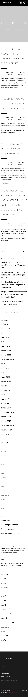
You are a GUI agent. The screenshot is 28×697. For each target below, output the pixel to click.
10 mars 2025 (9, 117)
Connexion (5, 520)
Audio (2, 446)
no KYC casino (4, 477)
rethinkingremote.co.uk (6, 490)
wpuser (20, 74)
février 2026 (6, 351)
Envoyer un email (5, 673)
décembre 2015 (7, 425)
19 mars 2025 (9, 72)
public (2, 486)
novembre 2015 (7, 430)
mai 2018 (5, 386)
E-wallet (3, 455)
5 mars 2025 (9, 223)
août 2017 (5, 395)
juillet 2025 (5, 368)
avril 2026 (5, 342)
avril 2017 (5, 403)
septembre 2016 (7, 412)
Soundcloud (18, 565)
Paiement (22, 563)
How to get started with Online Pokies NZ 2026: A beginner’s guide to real (13, 284)
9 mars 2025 (9, 162)
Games (2, 468)
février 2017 (6, 408)
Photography (4, 565)
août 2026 (5, 324)
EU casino (3, 460)
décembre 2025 (7, 359)
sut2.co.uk (3, 504)
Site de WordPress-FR (10, 534)
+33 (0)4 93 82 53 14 (5, 662)
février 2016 (6, 417)
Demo (9, 563)
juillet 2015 (5, 434)
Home (7, 29)
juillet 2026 (5, 329)
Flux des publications (9, 525)
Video (2, 508)
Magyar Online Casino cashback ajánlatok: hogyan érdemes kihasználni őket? (14, 294)
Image (2, 473)
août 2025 (5, 364)
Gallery (3, 464)
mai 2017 (5, 399)
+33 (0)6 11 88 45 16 (5, 666)
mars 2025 (5, 377)
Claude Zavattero (12, 692)
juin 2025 (4, 373)
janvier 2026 (6, 355)
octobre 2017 (6, 390)
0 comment (9, 74)
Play (10, 565)
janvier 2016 (6, 421)
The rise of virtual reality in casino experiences (12, 302)
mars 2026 (5, 346)
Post (13, 565)
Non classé (22, 72)
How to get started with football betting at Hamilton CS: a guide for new (14, 275)
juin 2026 (4, 333)
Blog (6, 563)
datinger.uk (3, 451)
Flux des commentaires (10, 529)
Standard (3, 499)
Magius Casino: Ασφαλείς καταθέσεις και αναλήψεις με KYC (13, 265)
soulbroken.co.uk (5, 495)
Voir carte (3, 683)
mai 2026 (5, 337)
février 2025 (6, 381)
